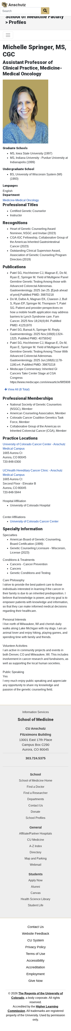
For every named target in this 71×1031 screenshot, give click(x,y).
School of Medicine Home (35, 780)
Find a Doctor (35, 786)
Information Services (35, 712)
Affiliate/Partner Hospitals (35, 833)
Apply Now (35, 880)
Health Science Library (35, 899)
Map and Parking (36, 858)
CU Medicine (35, 839)
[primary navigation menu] (8, 35)
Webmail (35, 864)
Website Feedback (35, 933)
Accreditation (35, 967)
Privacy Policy (35, 947)
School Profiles (35, 817)
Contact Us (35, 805)
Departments (35, 799)
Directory (35, 852)
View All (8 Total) (18, 389)
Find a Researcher (35, 792)
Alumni (35, 886)
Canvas (36, 892)
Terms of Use (35, 954)
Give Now (35, 981)
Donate (35, 811)
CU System (35, 940)
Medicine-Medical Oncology (21, 200)
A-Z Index (35, 846)
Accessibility (35, 960)
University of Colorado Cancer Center (34, 521)
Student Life (35, 905)
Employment (35, 974)
